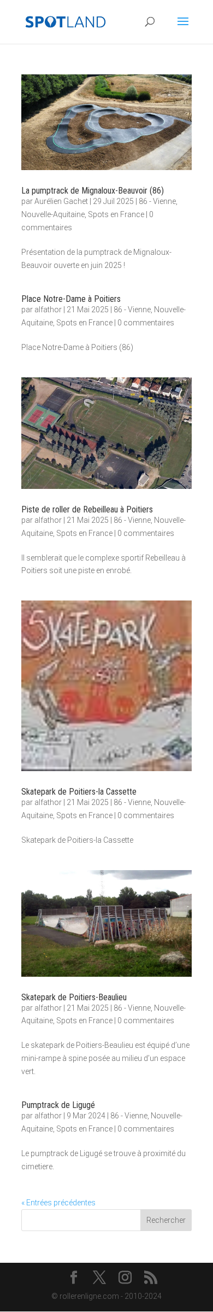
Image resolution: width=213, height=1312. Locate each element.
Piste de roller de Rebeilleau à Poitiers (87, 509)
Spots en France (116, 214)
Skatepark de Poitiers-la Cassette (79, 791)
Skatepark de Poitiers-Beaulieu (74, 997)
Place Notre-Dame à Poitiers (71, 299)
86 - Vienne (157, 201)
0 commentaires (145, 322)
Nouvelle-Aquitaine (53, 214)
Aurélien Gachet (61, 201)
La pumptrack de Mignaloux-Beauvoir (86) (92, 190)
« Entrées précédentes (58, 1202)
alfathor (48, 309)
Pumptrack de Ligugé (58, 1105)
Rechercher (166, 1220)
